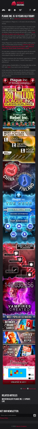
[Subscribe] (34, 415)
